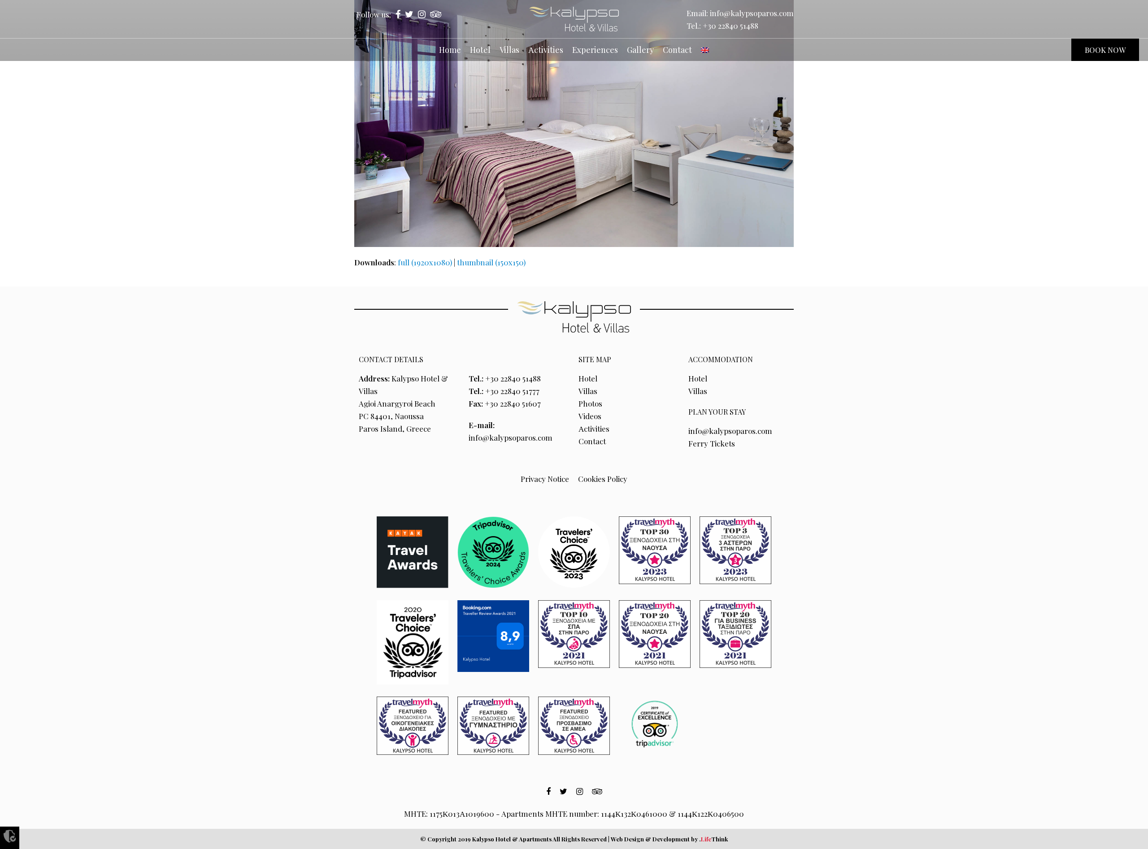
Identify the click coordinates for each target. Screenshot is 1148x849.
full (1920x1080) (425, 262)
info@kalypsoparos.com (752, 13)
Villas (587, 391)
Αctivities (593, 428)
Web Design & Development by (669, 839)
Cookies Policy (602, 479)
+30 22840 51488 (730, 25)
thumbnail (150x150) (491, 262)
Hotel (587, 378)
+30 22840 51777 (512, 391)
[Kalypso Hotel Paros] (574, 19)
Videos (589, 416)
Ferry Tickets (711, 443)
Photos (590, 403)
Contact (592, 441)
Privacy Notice (545, 479)
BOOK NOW (1105, 50)
